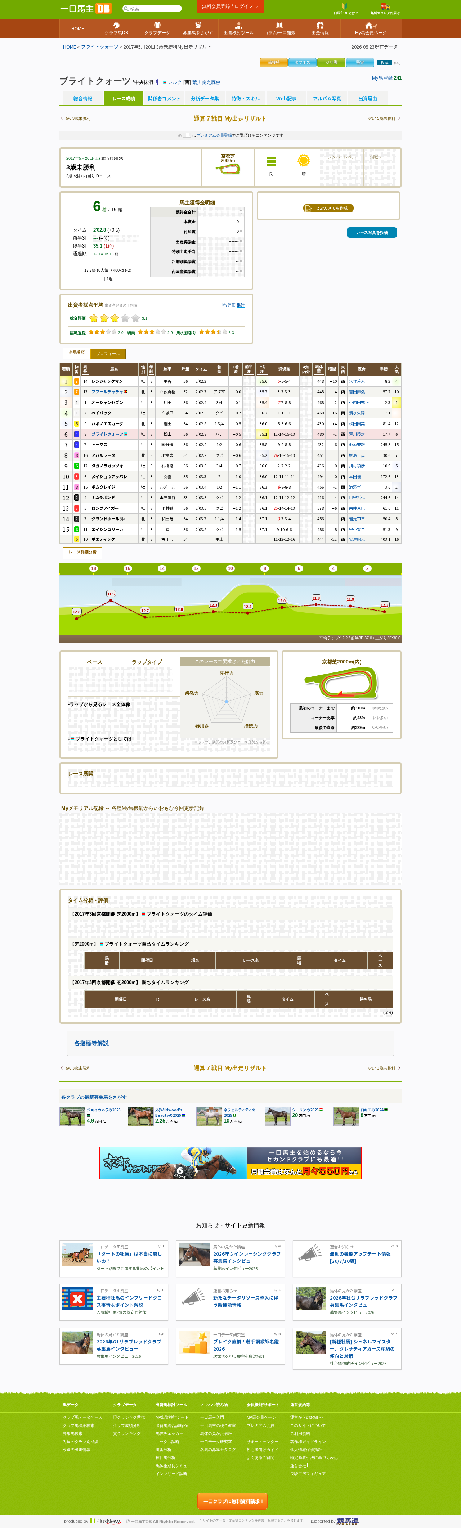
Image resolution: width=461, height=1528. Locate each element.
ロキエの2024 (372, 1109)
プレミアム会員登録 (214, 135)
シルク (175, 82)
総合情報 (82, 98)
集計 (241, 305)
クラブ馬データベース (82, 1417)
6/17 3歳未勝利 (381, 118)
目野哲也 (357, 497)
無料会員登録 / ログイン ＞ (230, 6)
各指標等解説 (91, 1043)
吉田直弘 (357, 391)
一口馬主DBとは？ (344, 13)
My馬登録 (382, 78)
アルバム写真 (327, 98)
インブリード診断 (171, 1474)
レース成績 (123, 98)
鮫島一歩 (357, 455)
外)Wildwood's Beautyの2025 (168, 1112)
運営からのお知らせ (308, 1417)
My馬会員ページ (261, 1417)
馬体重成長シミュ (171, 1466)
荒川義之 (357, 434)
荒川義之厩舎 (206, 82)
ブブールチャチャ (107, 391)
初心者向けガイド (262, 1449)
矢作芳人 (357, 381)
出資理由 (367, 98)
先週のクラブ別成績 (80, 1441)
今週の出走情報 (76, 1449)
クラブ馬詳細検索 (78, 1425)
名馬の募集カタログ (218, 1449)
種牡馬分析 (165, 1457)
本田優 (355, 476)
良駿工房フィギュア (308, 1474)
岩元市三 (357, 518)
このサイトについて (308, 1425)
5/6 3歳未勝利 (78, 118)
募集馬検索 (72, 1433)
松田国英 (357, 423)
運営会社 (298, 1466)
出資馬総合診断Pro (172, 1425)
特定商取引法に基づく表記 (314, 1457)
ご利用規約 (300, 1433)
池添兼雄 (357, 444)
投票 (385, 62)
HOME (69, 46)
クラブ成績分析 (127, 1425)
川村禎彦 (357, 465)
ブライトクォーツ (99, 46)
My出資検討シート (172, 1417)
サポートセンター (262, 1441)
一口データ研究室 (216, 1441)
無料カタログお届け (385, 13)
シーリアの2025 (305, 1109)
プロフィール (108, 354)
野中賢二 (357, 529)
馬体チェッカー (169, 1433)
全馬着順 (77, 352)
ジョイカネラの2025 (104, 1109)
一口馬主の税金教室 (218, 1425)
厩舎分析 (163, 1449)
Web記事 (286, 98)
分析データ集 (205, 98)
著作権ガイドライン (308, 1441)
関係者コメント (164, 98)
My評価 (229, 305)
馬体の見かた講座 (216, 1433)
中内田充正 (359, 402)
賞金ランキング (127, 1433)
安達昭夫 (357, 539)
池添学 (355, 487)
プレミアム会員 (260, 1425)
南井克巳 (357, 508)
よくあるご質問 (260, 1457)
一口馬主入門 (212, 1417)
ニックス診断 (167, 1441)
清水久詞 (357, 413)
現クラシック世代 (129, 1417)
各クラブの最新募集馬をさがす (94, 1097)
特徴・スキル (246, 98)
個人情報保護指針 (306, 1449)
